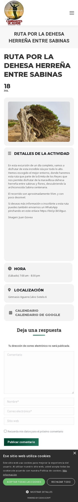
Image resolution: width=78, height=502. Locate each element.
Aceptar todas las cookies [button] (24, 481)
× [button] (74, 453)
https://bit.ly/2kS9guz (53, 211)
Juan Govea (26, 217)
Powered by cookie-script (39, 498)
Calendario (26, 311)
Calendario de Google (37, 315)
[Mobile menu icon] (72, 13)
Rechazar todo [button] (61, 481)
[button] (39, 492)
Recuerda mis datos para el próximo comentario (35, 431)
